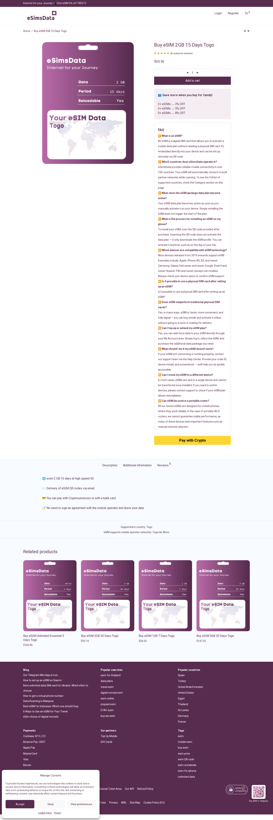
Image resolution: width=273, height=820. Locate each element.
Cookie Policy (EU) (154, 802)
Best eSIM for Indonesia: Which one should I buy (51, 706)
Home (26, 31)
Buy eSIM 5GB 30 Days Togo (215, 636)
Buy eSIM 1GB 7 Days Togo (157, 636)
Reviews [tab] (164, 464)
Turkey (182, 681)
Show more (29, 645)
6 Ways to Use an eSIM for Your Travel (45, 711)
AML (123, 802)
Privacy (57, 813)
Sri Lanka (183, 710)
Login (218, 13)
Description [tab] (109, 465)
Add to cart (193, 80)
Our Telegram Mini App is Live (40, 675)
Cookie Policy (45, 813)
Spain (181, 675)
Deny (51, 804)
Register (233, 13)
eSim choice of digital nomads (40, 716)
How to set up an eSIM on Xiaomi (42, 680)
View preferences (81, 804)
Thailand (183, 704)
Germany (183, 715)
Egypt (181, 698)
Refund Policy (145, 788)
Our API (129, 788)
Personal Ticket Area (109, 788)
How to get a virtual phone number (43, 695)
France (182, 721)
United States (186, 692)
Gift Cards (106, 741)
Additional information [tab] (137, 465)
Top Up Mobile (109, 736)
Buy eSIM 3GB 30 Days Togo (99, 636)
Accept (20, 804)
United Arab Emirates (190, 686)
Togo (149, 527)
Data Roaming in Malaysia (38, 701)
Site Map (135, 802)
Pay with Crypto (192, 440)
